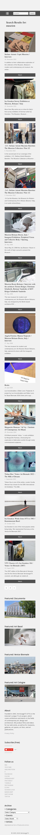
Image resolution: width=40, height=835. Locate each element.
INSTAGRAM (9, 785)
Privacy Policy (9, 733)
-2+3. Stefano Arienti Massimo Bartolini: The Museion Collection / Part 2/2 (20, 146)
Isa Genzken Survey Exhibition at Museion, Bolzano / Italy (17, 102)
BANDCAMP (9, 792)
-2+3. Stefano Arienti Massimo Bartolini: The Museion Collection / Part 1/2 (20, 191)
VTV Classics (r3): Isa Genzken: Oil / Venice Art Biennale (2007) (19, 564)
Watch (20, 75)
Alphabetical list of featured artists (17, 825)
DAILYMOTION (10, 769)
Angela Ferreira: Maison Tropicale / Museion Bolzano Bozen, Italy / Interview (18, 338)
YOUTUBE (8, 767)
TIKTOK (7, 796)
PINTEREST (9, 781)
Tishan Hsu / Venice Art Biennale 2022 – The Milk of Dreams (20, 475)
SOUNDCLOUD (10, 790)
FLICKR (7, 776)
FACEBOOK (8, 774)
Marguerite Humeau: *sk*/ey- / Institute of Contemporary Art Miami (19, 428)
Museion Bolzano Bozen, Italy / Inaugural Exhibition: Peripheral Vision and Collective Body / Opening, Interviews (19, 238)
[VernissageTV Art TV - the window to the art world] (15, 5)
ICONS (7, 787)
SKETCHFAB (9, 794)
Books (7, 385)
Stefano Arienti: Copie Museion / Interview (17, 55)
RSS (6, 765)
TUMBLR (8, 783)
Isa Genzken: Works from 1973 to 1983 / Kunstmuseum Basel (20, 519)
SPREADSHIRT (9, 778)
